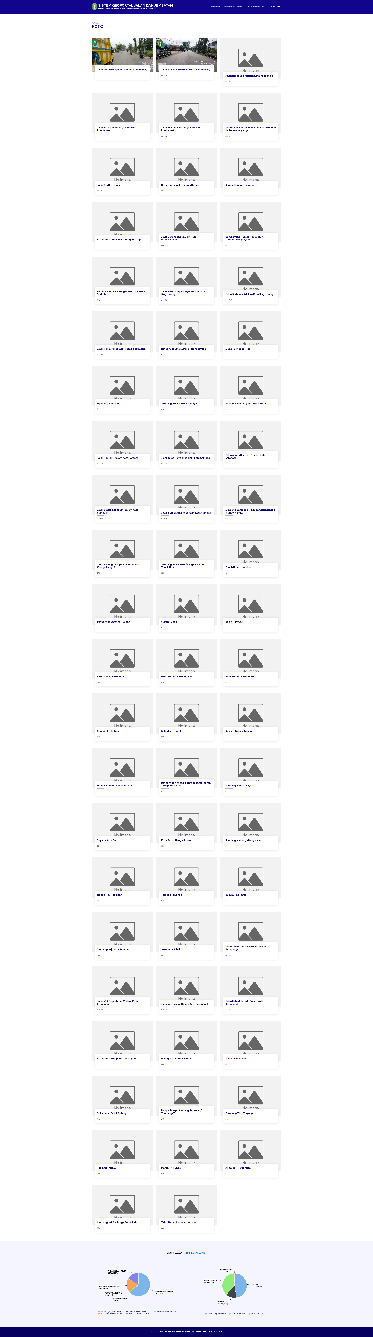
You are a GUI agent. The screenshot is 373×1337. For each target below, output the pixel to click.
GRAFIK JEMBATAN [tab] (195, 1252)
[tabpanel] (186, 1289)
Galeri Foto (275, 6)
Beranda (215, 6)
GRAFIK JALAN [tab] (174, 1252)
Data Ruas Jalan (233, 6)
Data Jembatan (255, 6)
